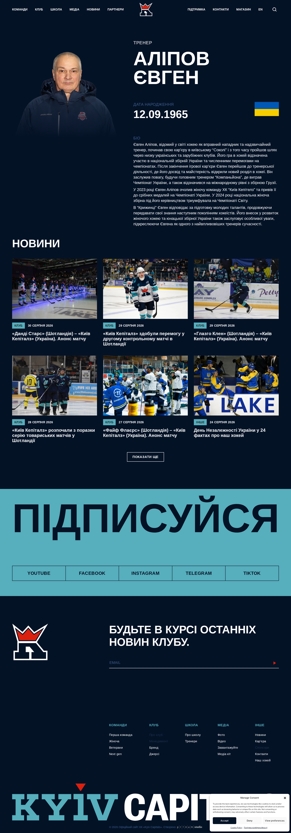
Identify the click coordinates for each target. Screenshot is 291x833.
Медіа (74, 9)
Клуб (39, 9)
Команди (19, 9)
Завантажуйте (228, 747)
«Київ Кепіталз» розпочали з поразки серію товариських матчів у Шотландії (53, 435)
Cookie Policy (236, 827)
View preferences (274, 820)
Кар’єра (260, 741)
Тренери (191, 741)
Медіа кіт (224, 754)
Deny (250, 820)
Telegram (199, 573)
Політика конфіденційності (255, 827)
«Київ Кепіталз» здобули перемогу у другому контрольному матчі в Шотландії (143, 338)
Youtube (38, 573)
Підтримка (196, 9)
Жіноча (114, 741)
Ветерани (116, 747)
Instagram (145, 573)
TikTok (252, 573)
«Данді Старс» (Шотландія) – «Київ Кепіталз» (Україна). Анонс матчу (51, 336)
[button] (284, 797)
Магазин (243, 9)
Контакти (221, 9)
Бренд (153, 747)
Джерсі (154, 754)
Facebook (92, 573)
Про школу (193, 735)
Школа (56, 9)
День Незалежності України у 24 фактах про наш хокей (230, 433)
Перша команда (120, 735)
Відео (222, 741)
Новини (93, 9)
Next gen (115, 754)
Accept (225, 820)
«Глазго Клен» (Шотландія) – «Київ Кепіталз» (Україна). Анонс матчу (233, 336)
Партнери (115, 9)
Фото (221, 735)
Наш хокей (263, 760)
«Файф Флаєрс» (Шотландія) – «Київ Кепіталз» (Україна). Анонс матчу (144, 433)
